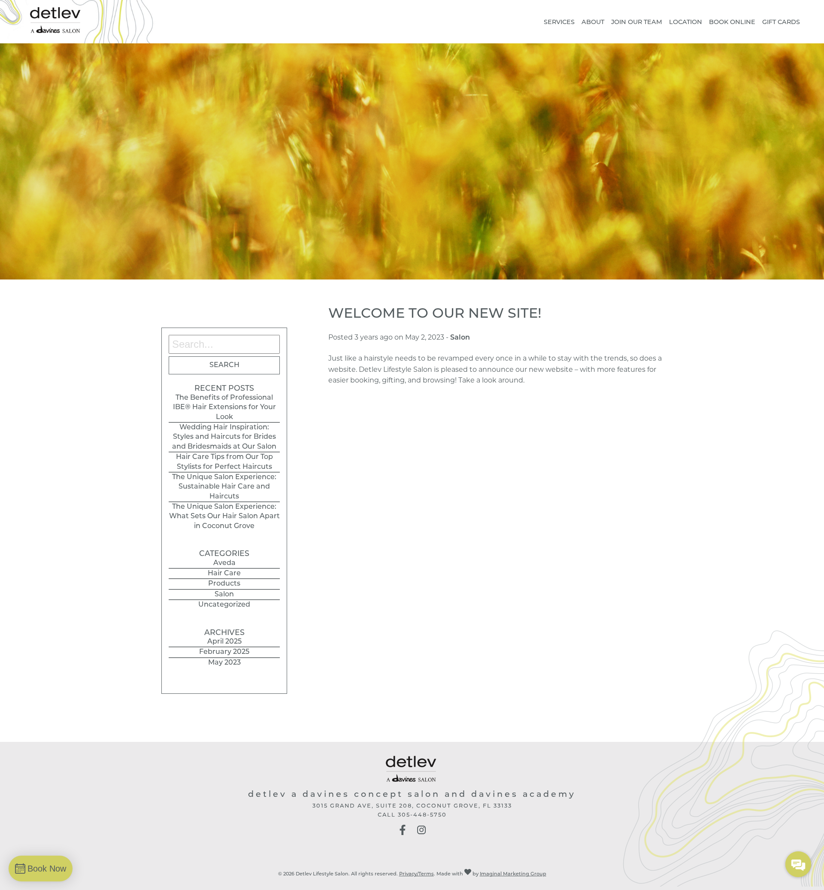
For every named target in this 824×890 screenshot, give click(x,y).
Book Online (732, 22)
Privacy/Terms (416, 874)
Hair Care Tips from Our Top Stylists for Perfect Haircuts (224, 462)
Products (224, 583)
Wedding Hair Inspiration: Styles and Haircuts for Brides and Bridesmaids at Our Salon (224, 437)
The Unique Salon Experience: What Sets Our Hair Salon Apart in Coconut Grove (224, 517)
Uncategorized (224, 604)
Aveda (224, 563)
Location (685, 22)
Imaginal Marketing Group (513, 874)
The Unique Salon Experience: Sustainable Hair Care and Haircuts (224, 487)
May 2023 (224, 662)
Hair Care (224, 573)
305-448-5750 (422, 815)
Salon (224, 594)
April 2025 (224, 641)
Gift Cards (781, 22)
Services (559, 22)
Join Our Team (636, 22)
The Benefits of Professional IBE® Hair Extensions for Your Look (224, 408)
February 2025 (224, 652)
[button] (402, 833)
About (593, 22)
